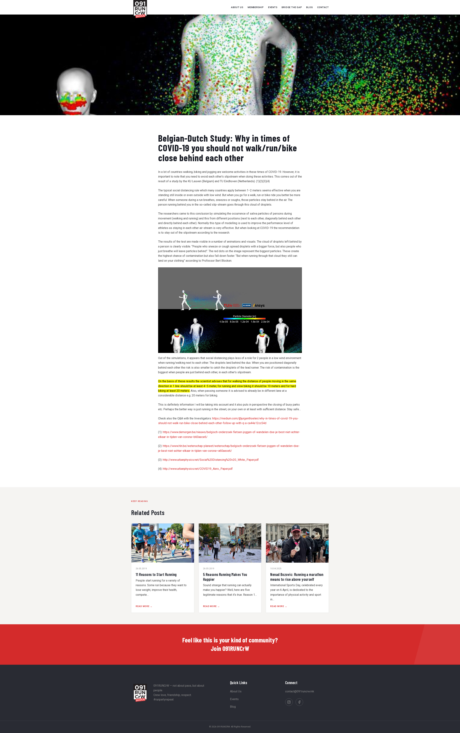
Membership (256, 7)
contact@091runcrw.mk (299, 691)
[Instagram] (289, 702)
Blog (309, 7)
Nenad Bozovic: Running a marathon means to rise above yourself (296, 576)
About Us (237, 7)
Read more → (144, 606)
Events (272, 7)
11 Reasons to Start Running (156, 574)
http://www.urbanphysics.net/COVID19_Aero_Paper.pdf (198, 468)
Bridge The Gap (292, 7)
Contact (323, 7)
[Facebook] (299, 702)
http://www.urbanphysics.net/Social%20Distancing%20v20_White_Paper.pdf (211, 459)
